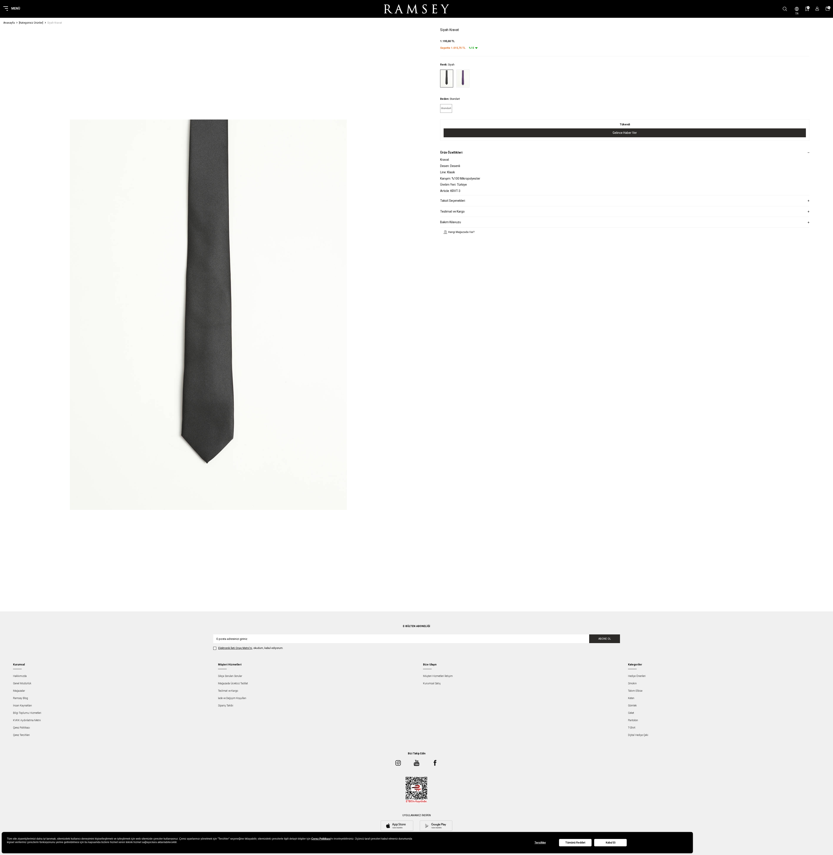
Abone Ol (604, 638)
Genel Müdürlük (22, 683)
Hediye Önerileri (637, 676)
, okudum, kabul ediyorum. (250, 648)
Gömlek (632, 705)
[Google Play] (436, 826)
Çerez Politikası (21, 727)
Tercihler (540, 842)
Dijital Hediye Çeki (638, 735)
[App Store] (397, 826)
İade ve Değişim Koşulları (232, 698)
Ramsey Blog (20, 698)
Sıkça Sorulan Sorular (230, 676)
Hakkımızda (20, 676)
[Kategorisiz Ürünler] (31, 22)
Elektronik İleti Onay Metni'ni (235, 648)
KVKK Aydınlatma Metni (27, 720)
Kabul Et (610, 842)
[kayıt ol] (817, 9)
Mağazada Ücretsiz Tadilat (233, 683)
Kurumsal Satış (432, 683)
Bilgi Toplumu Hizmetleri (27, 712)
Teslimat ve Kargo (228, 690)
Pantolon (633, 720)
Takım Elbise (635, 690)
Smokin (632, 683)
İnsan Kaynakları (22, 705)
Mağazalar (19, 690)
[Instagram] (398, 762)
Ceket (631, 712)
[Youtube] (416, 762)
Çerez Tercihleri (21, 735)
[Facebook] (435, 762)
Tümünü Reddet (575, 842)
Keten (631, 698)
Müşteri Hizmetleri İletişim (438, 676)
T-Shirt (631, 727)
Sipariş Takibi (225, 705)
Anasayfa (9, 22)
